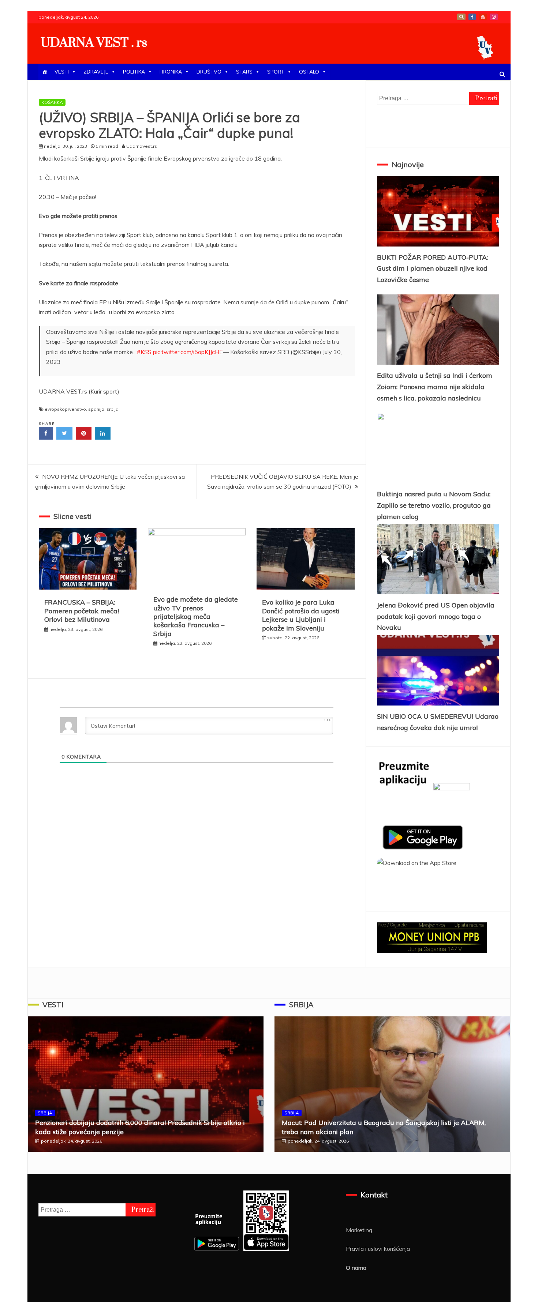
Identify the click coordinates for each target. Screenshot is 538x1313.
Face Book (472, 17)
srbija (113, 409)
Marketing (359, 1230)
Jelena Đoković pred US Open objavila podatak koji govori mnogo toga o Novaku (435, 616)
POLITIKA (134, 71)
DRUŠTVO (209, 71)
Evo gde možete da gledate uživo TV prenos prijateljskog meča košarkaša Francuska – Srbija (195, 616)
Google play (461, 17)
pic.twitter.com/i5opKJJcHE (188, 351)
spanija (96, 409)
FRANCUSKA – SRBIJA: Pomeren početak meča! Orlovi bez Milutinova (81, 611)
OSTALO (309, 71)
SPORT (275, 71)
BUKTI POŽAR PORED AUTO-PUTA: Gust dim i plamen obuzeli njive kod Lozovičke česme (432, 268)
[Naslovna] (44, 72)
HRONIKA (171, 71)
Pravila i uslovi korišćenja (378, 1248)
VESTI (62, 71)
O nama (356, 1267)
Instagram (494, 17)
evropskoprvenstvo (65, 409)
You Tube (483, 17)
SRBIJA (45, 1113)
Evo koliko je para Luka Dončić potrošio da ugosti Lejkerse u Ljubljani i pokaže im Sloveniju (301, 615)
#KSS (144, 351)
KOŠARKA (52, 102)
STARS (244, 71)
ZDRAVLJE (95, 71)
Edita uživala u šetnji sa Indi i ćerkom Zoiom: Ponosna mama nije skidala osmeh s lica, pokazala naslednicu (434, 386)
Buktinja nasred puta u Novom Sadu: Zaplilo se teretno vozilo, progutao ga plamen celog (434, 505)
